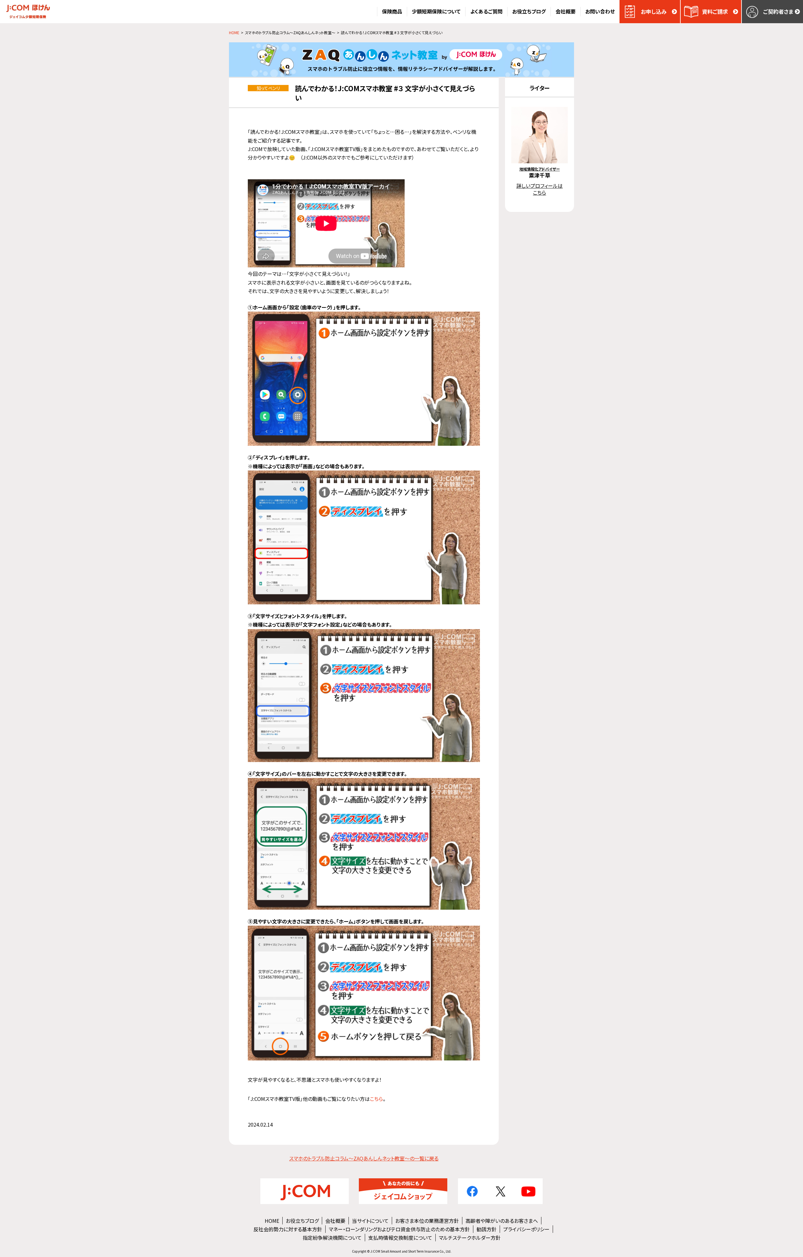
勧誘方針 (486, 1229)
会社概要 (335, 1220)
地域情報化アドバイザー (539, 168)
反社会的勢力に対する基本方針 (287, 1229)
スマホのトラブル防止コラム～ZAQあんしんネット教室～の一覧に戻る (364, 1158)
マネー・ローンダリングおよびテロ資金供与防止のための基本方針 (399, 1229)
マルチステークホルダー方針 (470, 1237)
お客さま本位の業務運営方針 (427, 1220)
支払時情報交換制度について (400, 1237)
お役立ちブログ (302, 1220)
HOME (272, 1220)
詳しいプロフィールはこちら (539, 189)
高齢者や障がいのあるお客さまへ (501, 1220)
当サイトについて (370, 1220)
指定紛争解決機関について (332, 1237)
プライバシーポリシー (526, 1229)
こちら (376, 1098)
